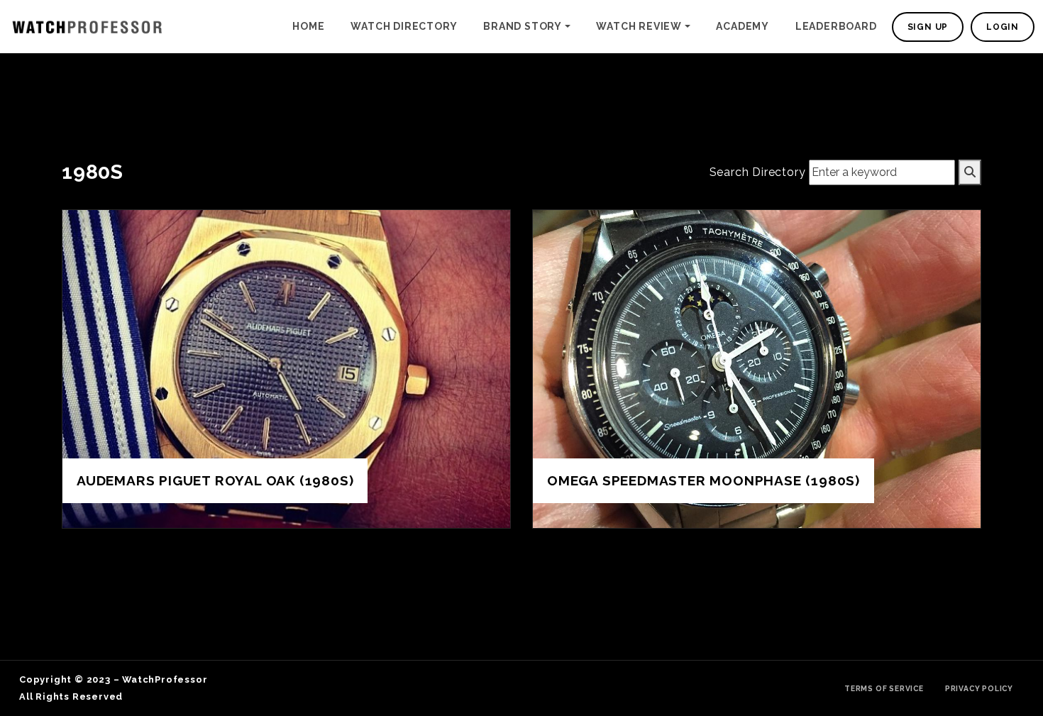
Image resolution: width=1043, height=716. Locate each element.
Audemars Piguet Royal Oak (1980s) (215, 480)
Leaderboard (836, 26)
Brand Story (522, 26)
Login (1002, 27)
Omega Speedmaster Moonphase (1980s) (703, 480)
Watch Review (639, 26)
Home (308, 26)
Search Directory (758, 172)
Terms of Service (884, 688)
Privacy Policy (979, 688)
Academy (742, 26)
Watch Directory (404, 26)
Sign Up (928, 27)
